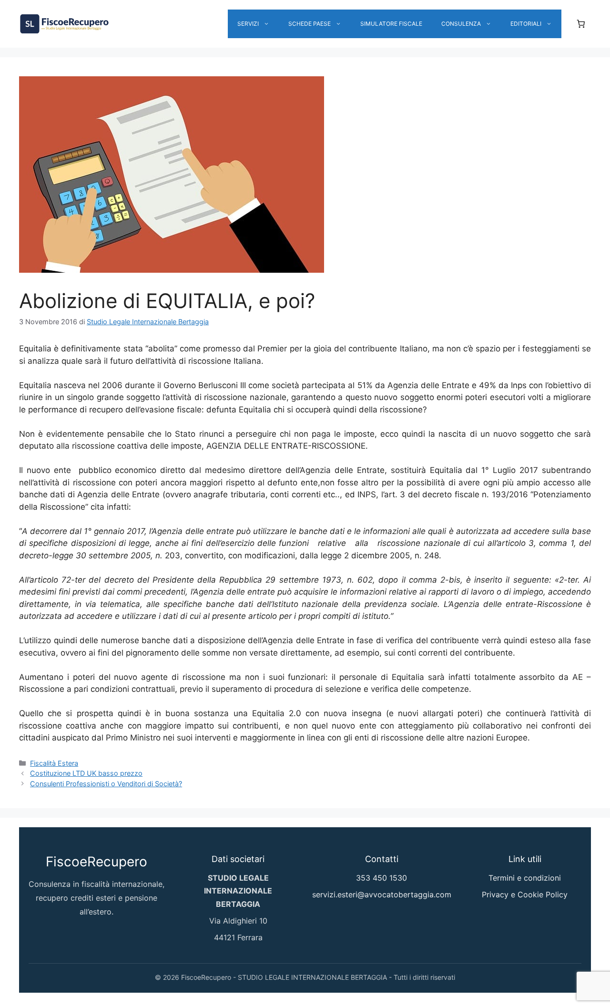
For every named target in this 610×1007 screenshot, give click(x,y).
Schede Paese (309, 23)
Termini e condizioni (524, 878)
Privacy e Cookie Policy (525, 894)
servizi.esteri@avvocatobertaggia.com (381, 894)
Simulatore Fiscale (391, 23)
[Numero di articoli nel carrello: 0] (581, 24)
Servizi (248, 23)
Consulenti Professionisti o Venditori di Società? (106, 784)
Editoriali (525, 23)
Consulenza (461, 23)
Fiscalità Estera (54, 763)
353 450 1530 (381, 878)
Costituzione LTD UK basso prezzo (86, 773)
